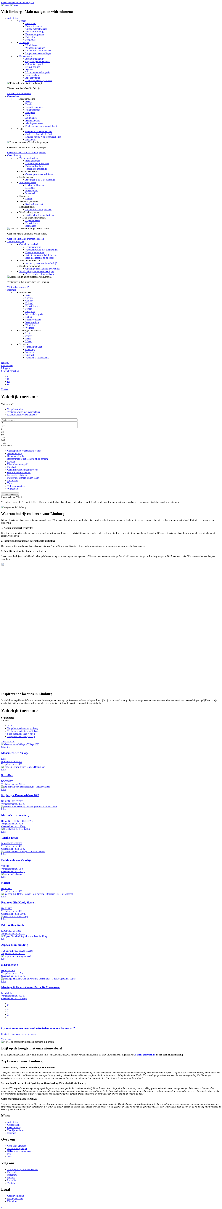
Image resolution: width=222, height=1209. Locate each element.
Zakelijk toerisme (15, 241)
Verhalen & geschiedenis (37, 357)
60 (2, 434)
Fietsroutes (30, 23)
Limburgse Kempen (34, 185)
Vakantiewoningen (34, 107)
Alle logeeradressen (34, 123)
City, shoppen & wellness (37, 61)
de (8, 381)
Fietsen (22, 20)
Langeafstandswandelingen (38, 53)
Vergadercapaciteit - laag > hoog (22, 728)
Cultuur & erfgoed (34, 64)
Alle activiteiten (32, 77)
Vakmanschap (32, 75)
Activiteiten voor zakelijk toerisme (41, 255)
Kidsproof (30, 311)
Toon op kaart (7, 741)
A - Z (9, 725)
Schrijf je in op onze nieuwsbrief (22, 1169)
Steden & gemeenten (35, 204)
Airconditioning (14, 453)
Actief (28, 295)
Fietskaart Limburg (34, 31)
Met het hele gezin (34, 314)
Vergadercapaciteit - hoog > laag (22, 731)
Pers (9, 1154)
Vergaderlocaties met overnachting (41, 249)
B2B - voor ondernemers (19, 1151)
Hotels (28, 104)
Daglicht (11, 461)
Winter (28, 341)
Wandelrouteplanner (35, 48)
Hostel (28, 115)
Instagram (12, 1175)
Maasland (30, 188)
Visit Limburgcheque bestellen (39, 215)
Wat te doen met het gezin (37, 72)
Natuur (28, 317)
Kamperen (30, 112)
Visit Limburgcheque (17, 1148)
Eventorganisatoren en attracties (22, 414)
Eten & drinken (32, 67)
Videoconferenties (15, 486)
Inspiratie (11, 289)
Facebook (12, 1172)
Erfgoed (29, 303)
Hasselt (28, 198)
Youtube (11, 1183)
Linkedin (11, 1180)
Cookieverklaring (15, 1196)
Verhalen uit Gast (33, 346)
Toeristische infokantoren (37, 163)
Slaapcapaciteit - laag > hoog (21, 733)
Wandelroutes (31, 45)
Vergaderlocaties (33, 247)
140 (3, 437)
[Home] (9, 5)
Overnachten (13, 96)
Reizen (5, 362)
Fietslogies (30, 39)
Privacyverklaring (15, 1198)
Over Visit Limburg (16, 1145)
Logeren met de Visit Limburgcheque (43, 137)
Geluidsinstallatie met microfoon (22, 469)
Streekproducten (33, 319)
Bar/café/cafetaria (15, 456)
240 (3, 440)
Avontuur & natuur (34, 58)
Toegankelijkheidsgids (36, 169)
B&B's (28, 101)
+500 (3, 443)
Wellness (29, 327)
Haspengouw (31, 190)
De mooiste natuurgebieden (38, 50)
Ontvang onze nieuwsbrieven (39, 174)
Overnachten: (7, 826)
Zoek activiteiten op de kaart (38, 80)
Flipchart (11, 467)
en (8, 384)
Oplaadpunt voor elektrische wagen (24, 450)
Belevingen (30, 226)
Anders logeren (32, 120)
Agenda (29, 69)
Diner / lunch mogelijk (18, 464)
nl (8, 376)
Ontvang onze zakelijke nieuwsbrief (42, 268)
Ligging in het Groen (17, 475)
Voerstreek (30, 193)
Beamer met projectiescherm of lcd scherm (27, 459)
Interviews (30, 352)
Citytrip (29, 298)
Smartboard (12, 480)
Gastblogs (30, 349)
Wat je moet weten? (28, 158)
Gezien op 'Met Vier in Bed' (38, 134)
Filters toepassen (10, 494)
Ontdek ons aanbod (28, 244)
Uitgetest (29, 355)
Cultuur (29, 300)
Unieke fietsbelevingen (36, 29)
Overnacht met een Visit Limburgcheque (26, 152)
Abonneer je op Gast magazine (40, 179)
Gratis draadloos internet (19, 472)
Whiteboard (12, 488)
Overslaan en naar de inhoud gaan (17, 2)
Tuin (9, 483)
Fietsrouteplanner (33, 26)
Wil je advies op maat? (18, 287)
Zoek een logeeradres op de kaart (41, 126)
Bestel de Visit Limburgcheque (40, 274)
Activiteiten (12, 18)
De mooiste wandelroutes (19, 93)
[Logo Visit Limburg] (1, 1206)
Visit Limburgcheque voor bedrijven (36, 271)
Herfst (28, 338)
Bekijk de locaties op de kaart (39, 258)
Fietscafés (30, 37)
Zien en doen (25, 56)
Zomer (28, 336)
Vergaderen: (7, 764)
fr (8, 378)
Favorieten (7, 365)
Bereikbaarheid (32, 160)
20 (2, 432)
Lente (28, 333)
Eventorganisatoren (34, 252)
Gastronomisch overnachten (38, 131)
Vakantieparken (32, 109)
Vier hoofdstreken (27, 182)
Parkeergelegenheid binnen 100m (23, 478)
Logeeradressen (32, 220)
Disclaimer (12, 1201)
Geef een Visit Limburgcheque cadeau (25, 239)
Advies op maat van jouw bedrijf (41, 263)
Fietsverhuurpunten (34, 34)
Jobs (9, 1156)
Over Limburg (14, 155)
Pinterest (11, 1177)
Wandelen (24, 42)
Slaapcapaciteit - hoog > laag (21, 736)
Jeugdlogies (31, 118)
